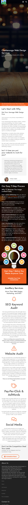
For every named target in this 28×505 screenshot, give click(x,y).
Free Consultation (5, 496)
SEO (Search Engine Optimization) (13, 104)
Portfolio (3, 493)
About (3, 484)
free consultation (13, 196)
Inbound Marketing (20, 105)
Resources (4, 490)
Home (3, 481)
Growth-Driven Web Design (15, 103)
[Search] (26, 2)
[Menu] (23, 2)
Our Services (5, 103)
